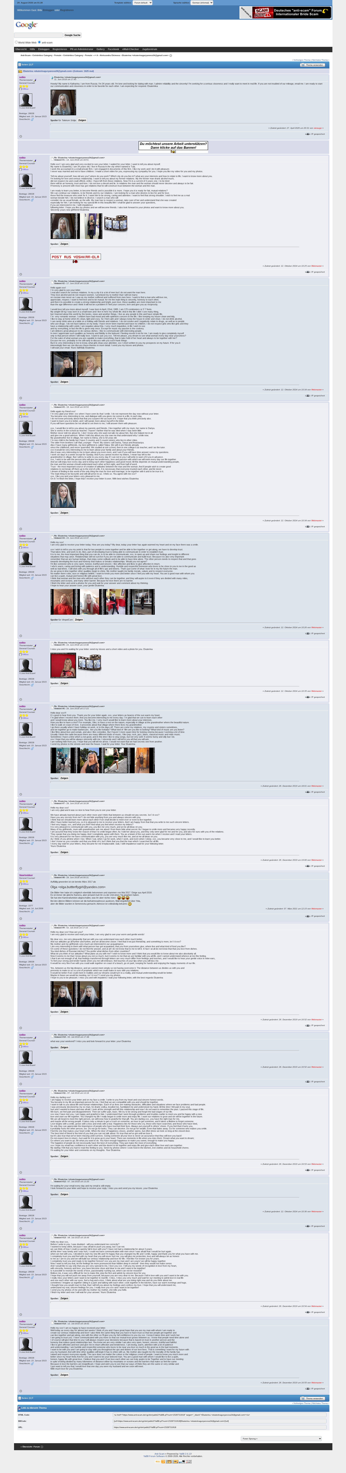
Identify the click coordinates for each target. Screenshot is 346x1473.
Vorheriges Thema (302, 60)
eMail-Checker (130, 49)
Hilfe (32, 49)
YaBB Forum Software (154, 1456)
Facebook (113, 49)
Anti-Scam (26, 55)
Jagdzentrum (149, 49)
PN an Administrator (81, 49)
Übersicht (21, 49)
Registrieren (67, 10)
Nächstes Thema (320, 60)
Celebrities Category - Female (46, 55)
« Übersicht (26, 1447)
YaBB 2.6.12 (185, 1454)
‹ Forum (36, 1447)
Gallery (101, 49)
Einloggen (48, 10)
